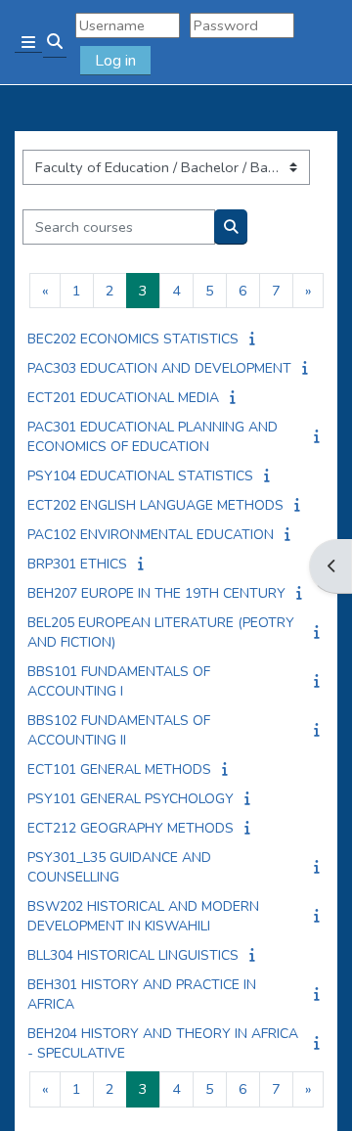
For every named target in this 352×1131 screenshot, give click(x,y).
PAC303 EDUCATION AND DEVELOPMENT (159, 368)
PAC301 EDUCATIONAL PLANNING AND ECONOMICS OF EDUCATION (152, 437)
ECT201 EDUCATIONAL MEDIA (123, 397)
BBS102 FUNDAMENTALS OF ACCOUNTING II (118, 730)
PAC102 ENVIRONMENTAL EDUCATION (150, 534)
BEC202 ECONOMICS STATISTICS (133, 339)
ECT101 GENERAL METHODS (119, 769)
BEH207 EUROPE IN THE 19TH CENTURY (156, 593)
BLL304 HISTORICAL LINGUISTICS (133, 955)
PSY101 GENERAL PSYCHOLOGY (130, 799)
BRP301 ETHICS (77, 564)
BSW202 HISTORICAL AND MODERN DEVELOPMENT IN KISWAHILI (143, 916)
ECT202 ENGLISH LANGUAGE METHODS (155, 505)
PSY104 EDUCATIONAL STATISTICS (140, 476)
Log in (115, 60)
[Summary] (254, 338)
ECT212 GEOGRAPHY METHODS (130, 828)
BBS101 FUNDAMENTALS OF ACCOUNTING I (118, 681)
